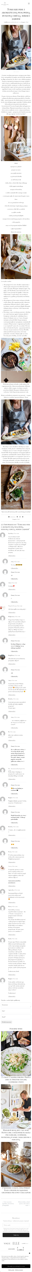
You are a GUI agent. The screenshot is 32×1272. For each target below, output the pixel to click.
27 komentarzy (12, 516)
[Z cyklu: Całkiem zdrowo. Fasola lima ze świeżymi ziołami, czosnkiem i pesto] (16, 1053)
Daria (9, 866)
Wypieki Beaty (12, 606)
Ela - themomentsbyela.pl (15, 768)
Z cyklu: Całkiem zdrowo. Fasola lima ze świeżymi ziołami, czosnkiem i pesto (16, 1079)
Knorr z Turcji (23, 206)
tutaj (20, 328)
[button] (29, 1253)
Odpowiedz (11, 555)
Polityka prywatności (19, 1269)
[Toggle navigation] (29, 3)
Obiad (27, 22)
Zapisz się (16, 1235)
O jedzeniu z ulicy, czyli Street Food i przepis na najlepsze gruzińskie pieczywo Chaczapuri (16, 1190)
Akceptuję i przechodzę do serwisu (16, 1266)
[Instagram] (20, 516)
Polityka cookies (11, 1269)
